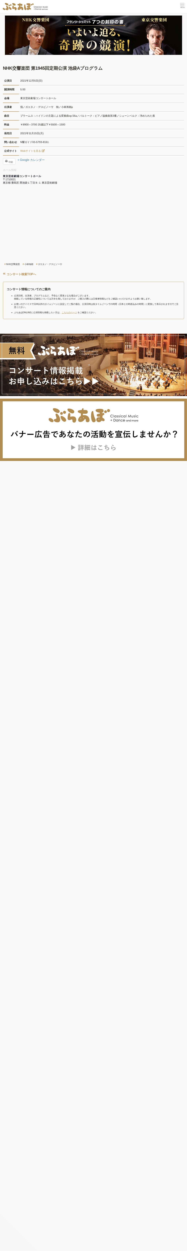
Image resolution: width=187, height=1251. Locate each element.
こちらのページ (69, 312)
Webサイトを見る (30, 150)
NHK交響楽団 (13, 264)
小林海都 (28, 264)
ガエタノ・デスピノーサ (50, 264)
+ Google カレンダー (31, 159)
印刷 (10, 162)
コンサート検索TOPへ (21, 274)
